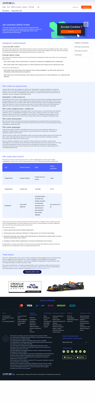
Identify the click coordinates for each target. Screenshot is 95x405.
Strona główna (5, 10)
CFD (19, 313)
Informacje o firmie (85, 313)
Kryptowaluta (47, 313)
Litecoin (45, 319)
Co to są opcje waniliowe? (8, 321)
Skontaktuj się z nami (85, 326)
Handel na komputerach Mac (35, 329)
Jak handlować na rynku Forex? (8, 318)
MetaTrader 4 (33, 323)
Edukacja (70, 313)
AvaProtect (55, 317)
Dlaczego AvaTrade (84, 316)
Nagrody (82, 325)
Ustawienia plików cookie (32, 272)
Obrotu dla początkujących (70, 316)
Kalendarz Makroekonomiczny (57, 324)
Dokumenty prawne (84, 323)
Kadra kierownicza (84, 321)
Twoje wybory (78, 54)
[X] (76, 351)
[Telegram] (84, 351)
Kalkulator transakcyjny (58, 326)
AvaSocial (32, 331)
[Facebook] (64, 351)
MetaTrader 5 (33, 324)
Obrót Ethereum (47, 321)
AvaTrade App (33, 319)
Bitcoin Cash (47, 317)
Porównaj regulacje (84, 317)
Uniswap (46, 326)
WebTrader (32, 317)
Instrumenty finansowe (58, 316)
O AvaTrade (31, 7)
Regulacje (82, 319)
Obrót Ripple (47, 323)
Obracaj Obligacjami (22, 319)
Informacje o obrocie (59, 313)
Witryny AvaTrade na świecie (85, 329)
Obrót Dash (46, 325)
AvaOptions (32, 321)
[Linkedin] (80, 351)
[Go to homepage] (8, 3)
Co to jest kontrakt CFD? (22, 316)
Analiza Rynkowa (57, 332)
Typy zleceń (70, 321)
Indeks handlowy (22, 321)
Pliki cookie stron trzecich (81, 50)
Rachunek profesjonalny (58, 330)
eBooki (19, 325)
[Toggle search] (38, 7)
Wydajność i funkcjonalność (82, 42)
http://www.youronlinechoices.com (41, 268)
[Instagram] (72, 351)
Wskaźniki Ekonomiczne (72, 319)
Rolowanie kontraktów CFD (59, 321)
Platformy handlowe (34, 326)
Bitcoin (45, 316)
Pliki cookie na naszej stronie (82, 46)
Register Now (86, 7)
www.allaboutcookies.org (14, 266)
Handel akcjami (21, 323)
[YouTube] (68, 351)
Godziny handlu (56, 319)
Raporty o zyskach (57, 328)
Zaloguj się (75, 7)
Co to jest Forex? (6, 316)
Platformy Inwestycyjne (33, 314)
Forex (4, 313)
